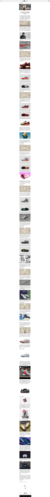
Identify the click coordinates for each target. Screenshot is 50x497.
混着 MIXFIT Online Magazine (25, 1)
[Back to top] (48, 494)
